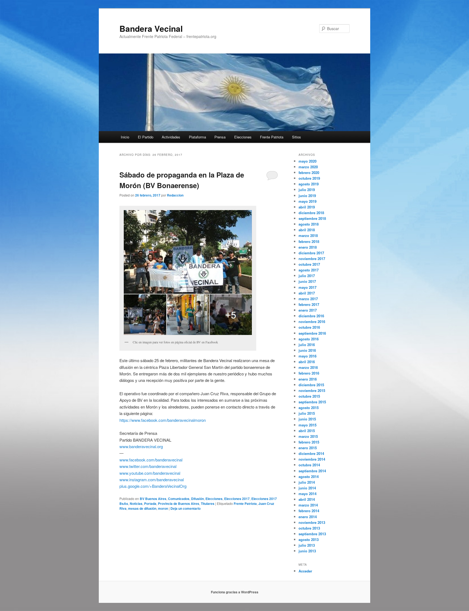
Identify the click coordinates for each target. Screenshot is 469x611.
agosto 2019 (309, 183)
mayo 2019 (307, 201)
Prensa (220, 137)
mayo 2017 (307, 287)
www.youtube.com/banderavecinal (149, 473)
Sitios (296, 137)
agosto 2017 (309, 270)
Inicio (125, 137)
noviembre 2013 (312, 522)
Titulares (207, 503)
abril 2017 (307, 293)
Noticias (136, 503)
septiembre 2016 (312, 333)
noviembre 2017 (312, 258)
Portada (150, 503)
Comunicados (178, 498)
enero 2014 (308, 516)
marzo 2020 (308, 166)
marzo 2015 (308, 436)
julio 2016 (307, 344)
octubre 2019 (309, 178)
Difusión (197, 498)
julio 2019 (307, 189)
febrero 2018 (309, 241)
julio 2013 (307, 545)
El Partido (145, 137)
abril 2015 (307, 430)
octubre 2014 (309, 464)
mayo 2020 (307, 161)
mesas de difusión (142, 508)
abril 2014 (307, 499)
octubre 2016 (309, 327)
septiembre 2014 (312, 470)
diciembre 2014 (311, 453)
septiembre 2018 (312, 218)
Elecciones (243, 137)
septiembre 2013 (312, 533)
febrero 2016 (309, 373)
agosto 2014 (309, 476)
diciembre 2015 (311, 384)
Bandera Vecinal (151, 28)
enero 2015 (308, 447)
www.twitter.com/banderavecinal (147, 466)
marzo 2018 (308, 235)
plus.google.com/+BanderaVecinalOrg (152, 486)
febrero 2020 (309, 172)
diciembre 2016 (311, 315)
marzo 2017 (308, 298)
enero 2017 (308, 310)
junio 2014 (307, 487)
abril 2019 (307, 207)
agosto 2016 (309, 338)
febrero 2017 (309, 304)
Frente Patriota (271, 137)
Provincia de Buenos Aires (178, 503)
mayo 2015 (307, 425)
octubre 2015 (309, 396)
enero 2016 (308, 379)
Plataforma (197, 137)
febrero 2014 (309, 510)
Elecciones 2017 (237, 498)
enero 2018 (308, 247)
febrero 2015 (309, 442)
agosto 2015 (309, 407)
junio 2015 (307, 419)
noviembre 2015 (312, 390)
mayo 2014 (307, 493)
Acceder (305, 571)
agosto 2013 (309, 539)
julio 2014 (307, 482)
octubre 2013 (309, 528)
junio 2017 (307, 281)
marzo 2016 (308, 367)
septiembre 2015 (312, 401)
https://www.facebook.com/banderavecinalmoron (162, 420)
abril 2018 (307, 229)
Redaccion (175, 195)
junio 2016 (307, 350)
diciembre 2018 (311, 212)
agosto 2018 (309, 224)
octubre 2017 (309, 264)
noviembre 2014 (312, 459)
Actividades (171, 137)
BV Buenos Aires (153, 498)
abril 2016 (307, 361)
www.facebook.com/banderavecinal (150, 460)
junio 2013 (307, 550)
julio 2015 (307, 413)
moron (163, 508)
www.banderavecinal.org (141, 446)
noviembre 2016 (312, 321)
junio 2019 (307, 195)
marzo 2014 (308, 505)
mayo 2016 (307, 356)
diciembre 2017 (311, 252)
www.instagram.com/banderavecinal (151, 479)
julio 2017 (307, 275)
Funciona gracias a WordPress (234, 592)
